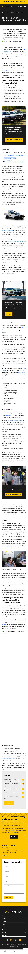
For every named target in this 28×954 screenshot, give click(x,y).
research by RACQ (9, 416)
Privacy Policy (9, 943)
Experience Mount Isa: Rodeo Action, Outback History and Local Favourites (12, 780)
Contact (22, 953)
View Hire (5, 953)
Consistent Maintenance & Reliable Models (13, 155)
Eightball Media (14, 946)
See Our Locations (6, 856)
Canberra (4, 919)
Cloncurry (4, 921)
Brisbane (4, 916)
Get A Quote (20, 6)
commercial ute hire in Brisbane (9, 759)
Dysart (3, 927)
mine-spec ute (21, 372)
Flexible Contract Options (10, 157)
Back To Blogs (9, 803)
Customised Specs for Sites (10, 158)
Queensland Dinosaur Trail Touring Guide (11, 797)
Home (3, 13)
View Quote (14, 953)
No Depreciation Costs (9, 160)
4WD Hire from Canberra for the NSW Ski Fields (12, 789)
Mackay (3, 930)
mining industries (6, 71)
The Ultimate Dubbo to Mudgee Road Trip (12, 793)
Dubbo (3, 924)
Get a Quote (14, 837)
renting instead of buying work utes (16, 241)
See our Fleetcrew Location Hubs (13, 494)
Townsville (4, 935)
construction (19, 69)
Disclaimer (15, 943)
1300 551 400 (8, 845)
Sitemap (20, 943)
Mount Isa (4, 932)
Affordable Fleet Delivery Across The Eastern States (14, 162)
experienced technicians (7, 230)
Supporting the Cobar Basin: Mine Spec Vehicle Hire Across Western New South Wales (12, 785)
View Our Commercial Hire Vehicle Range (14, 140)
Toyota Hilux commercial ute (15, 420)
